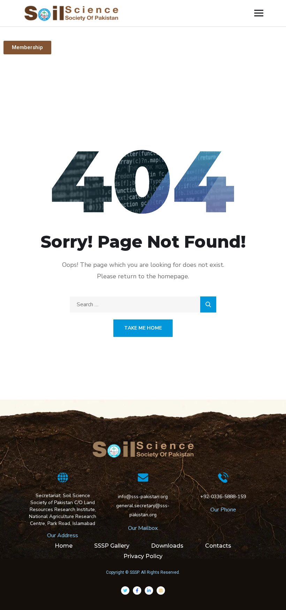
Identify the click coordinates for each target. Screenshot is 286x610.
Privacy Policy (143, 556)
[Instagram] (161, 590)
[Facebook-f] (137, 590)
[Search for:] (143, 304)
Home (64, 545)
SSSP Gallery (111, 545)
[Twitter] (125, 590)
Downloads (167, 545)
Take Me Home (143, 328)
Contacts (218, 545)
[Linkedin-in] (149, 590)
